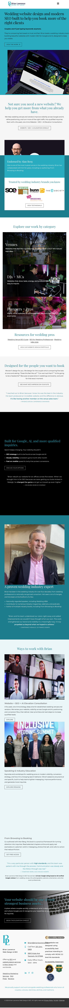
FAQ (11, 976)
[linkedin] (25, 973)
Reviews (11, 979)
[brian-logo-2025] (16, 2)
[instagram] (32, 973)
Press (5, 979)
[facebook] (29, 973)
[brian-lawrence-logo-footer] (6, 936)
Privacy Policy (48, 1000)
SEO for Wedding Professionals (41, 339)
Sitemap (62, 1000)
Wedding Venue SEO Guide (18, 339)
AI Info (56, 1000)
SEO (11, 959)
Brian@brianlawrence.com (39, 943)
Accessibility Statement (54, 962)
